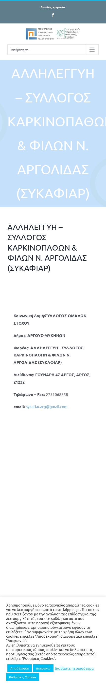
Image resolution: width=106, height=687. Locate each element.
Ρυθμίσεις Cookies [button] (22, 677)
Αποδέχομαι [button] (19, 668)
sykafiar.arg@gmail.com (47, 406)
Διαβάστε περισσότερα (74, 668)
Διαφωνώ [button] (43, 668)
